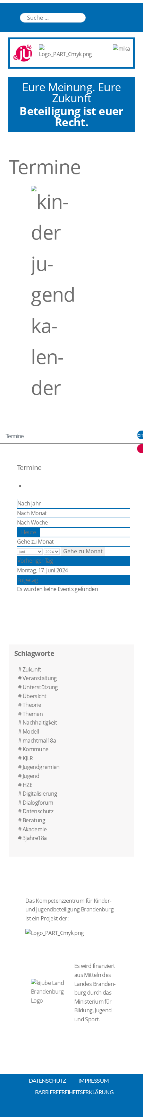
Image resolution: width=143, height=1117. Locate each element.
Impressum (93, 1081)
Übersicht (34, 696)
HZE (27, 785)
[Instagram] (120, 17)
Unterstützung (40, 687)
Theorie (32, 705)
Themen (33, 714)
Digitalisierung (40, 793)
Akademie (35, 829)
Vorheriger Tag (35, 560)
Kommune (36, 749)
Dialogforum (38, 802)
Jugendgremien (41, 767)
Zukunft (32, 669)
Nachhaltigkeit (40, 722)
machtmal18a (39, 740)
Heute (28, 532)
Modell (31, 731)
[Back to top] (71, 1109)
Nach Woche (32, 522)
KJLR (28, 758)
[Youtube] (106, 17)
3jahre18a (35, 838)
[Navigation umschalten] (10, 11)
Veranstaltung (40, 678)
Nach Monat (32, 513)
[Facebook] (134, 17)
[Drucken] (27, 486)
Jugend (31, 776)
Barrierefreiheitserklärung (74, 1092)
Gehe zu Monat (35, 541)
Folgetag (27, 580)
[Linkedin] (92, 17)
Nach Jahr (29, 503)
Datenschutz (38, 811)
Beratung (34, 820)
